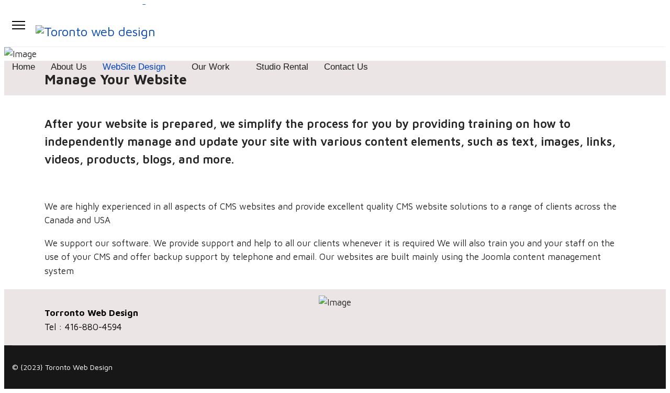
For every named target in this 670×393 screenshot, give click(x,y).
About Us (69, 67)
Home (23, 67)
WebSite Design (134, 67)
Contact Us (346, 67)
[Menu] (18, 25)
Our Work (211, 67)
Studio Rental (282, 67)
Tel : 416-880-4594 (83, 327)
